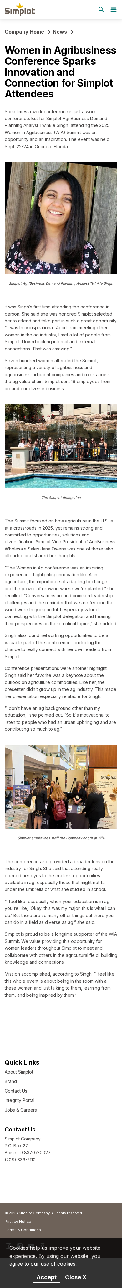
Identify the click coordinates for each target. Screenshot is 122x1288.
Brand (11, 1081)
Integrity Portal (19, 1100)
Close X (75, 1277)
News (60, 32)
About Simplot (19, 1072)
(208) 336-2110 (20, 1159)
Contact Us (16, 1091)
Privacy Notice (18, 1221)
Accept (47, 1277)
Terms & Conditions (23, 1230)
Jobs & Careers (21, 1109)
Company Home (24, 32)
